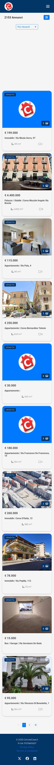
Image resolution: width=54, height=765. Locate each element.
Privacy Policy (27, 747)
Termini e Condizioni (27, 750)
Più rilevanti (27, 27)
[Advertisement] (27, 62)
